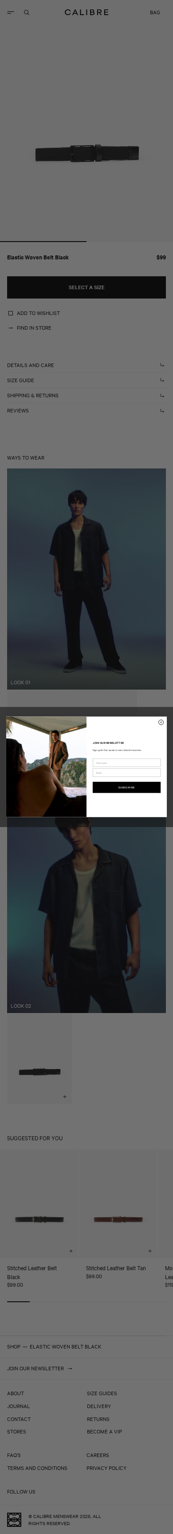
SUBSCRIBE (126, 787)
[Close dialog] (161, 722)
